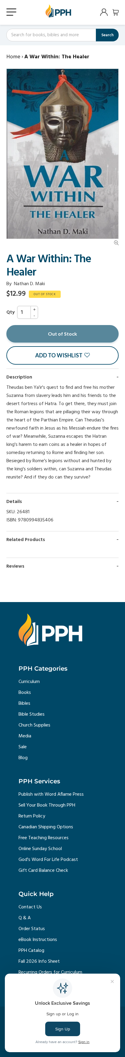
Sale (23, 747)
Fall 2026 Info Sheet (39, 961)
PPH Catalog (31, 951)
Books (25, 693)
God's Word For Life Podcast (48, 860)
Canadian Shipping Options (46, 827)
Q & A (25, 918)
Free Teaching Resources (44, 838)
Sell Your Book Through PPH (47, 805)
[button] (62, 355)
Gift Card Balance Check (43, 871)
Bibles (24, 703)
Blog (23, 758)
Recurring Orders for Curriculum (50, 972)
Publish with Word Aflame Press (51, 794)
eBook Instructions (38, 940)
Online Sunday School (40, 849)
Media (25, 736)
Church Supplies (34, 725)
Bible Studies (32, 714)
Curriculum (29, 682)
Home (13, 57)
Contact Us (30, 907)
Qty (10, 312)
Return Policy (32, 816)
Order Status (32, 929)
